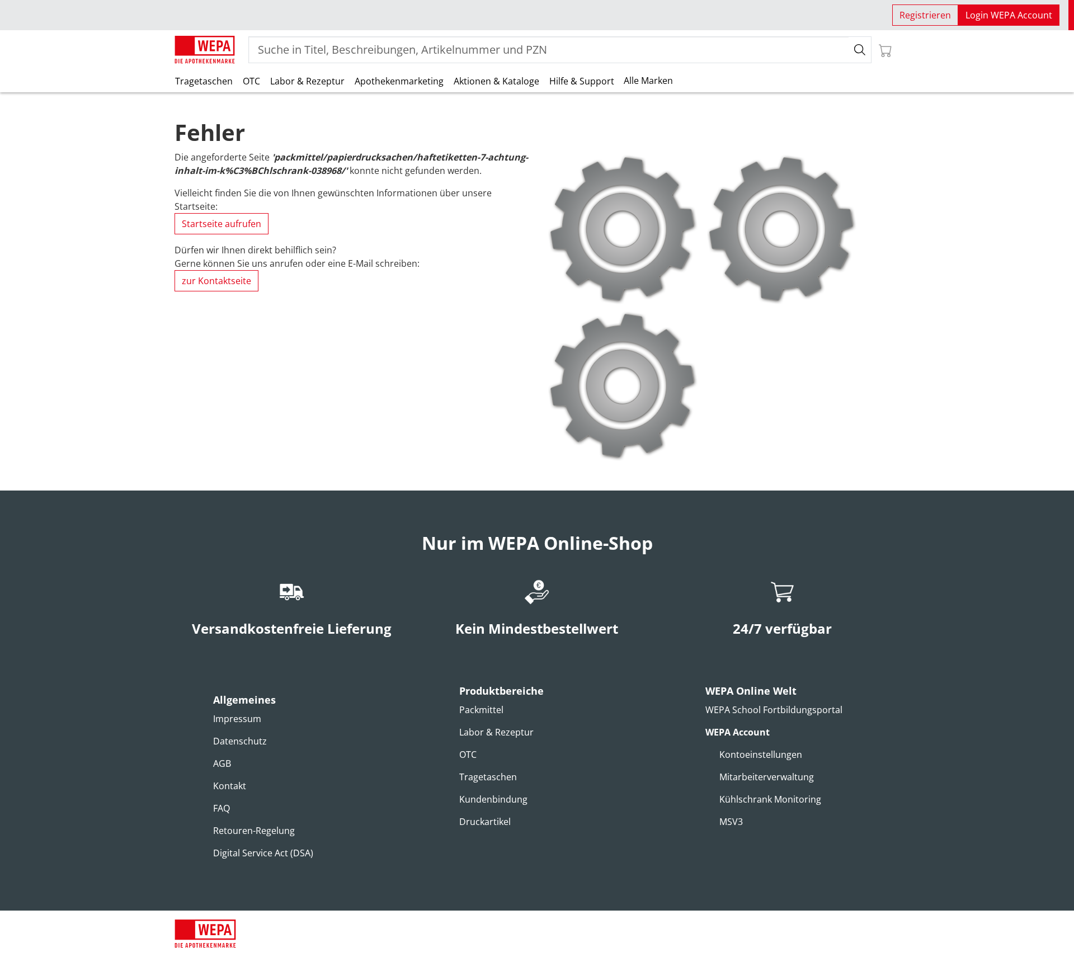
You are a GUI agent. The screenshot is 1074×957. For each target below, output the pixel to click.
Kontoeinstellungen (760, 754)
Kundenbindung (493, 799)
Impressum (237, 719)
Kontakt (229, 786)
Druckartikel (485, 821)
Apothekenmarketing (399, 81)
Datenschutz (240, 741)
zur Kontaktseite (216, 281)
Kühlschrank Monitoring (770, 799)
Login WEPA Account (1008, 15)
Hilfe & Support (581, 81)
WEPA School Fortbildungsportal (773, 710)
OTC (251, 81)
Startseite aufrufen (221, 224)
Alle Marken (648, 80)
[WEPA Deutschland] (205, 50)
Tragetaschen (204, 81)
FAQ (221, 808)
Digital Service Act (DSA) (263, 853)
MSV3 (731, 821)
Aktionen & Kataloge (496, 81)
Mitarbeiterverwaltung (766, 777)
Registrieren (925, 15)
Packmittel (481, 710)
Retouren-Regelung (254, 830)
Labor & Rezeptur (307, 81)
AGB (222, 763)
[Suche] (860, 49)
